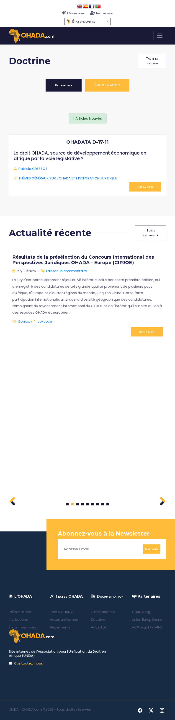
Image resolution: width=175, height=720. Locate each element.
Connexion (75, 13)
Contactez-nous (28, 663)
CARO (157, 627)
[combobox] (87, 21)
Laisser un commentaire (66, 270)
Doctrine (98, 619)
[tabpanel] (87, 293)
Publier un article (107, 84)
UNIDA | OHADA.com (25, 709)
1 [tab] (67, 504)
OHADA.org (141, 611)
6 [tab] (93, 504)
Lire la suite (145, 186)
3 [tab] (78, 504)
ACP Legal (140, 627)
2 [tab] (72, 504)
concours (45, 321)
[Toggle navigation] (159, 35)
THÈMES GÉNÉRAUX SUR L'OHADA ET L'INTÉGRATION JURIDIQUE (67, 178)
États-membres (22, 627)
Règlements (60, 627)
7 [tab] (98, 504)
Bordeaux (25, 321)
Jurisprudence (103, 611)
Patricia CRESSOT (32, 168)
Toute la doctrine (152, 61)
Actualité (98, 627)
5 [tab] (87, 504)
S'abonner (152, 549)
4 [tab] (82, 504)
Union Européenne (147, 619)
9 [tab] (108, 504)
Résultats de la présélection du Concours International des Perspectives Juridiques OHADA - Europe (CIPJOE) (83, 259)
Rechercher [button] (63, 85)
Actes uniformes (64, 619)
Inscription (104, 13)
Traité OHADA (61, 611)
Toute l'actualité (150, 232)
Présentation (20, 611)
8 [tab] (103, 504)
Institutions (18, 619)
